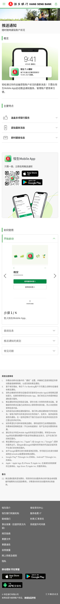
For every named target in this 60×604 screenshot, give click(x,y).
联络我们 (6, 518)
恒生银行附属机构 (10, 513)
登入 (56, 5)
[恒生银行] (30, 4)
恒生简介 (6, 507)
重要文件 (6, 538)
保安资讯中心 (36, 507)
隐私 (4, 560)
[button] (4, 4)
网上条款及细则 (9, 555)
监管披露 (6, 549)
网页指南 (6, 533)
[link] (30, 597)
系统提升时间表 (37, 524)
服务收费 (34, 513)
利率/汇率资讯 (37, 518)
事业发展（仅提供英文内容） (14, 526)
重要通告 (6, 544)
